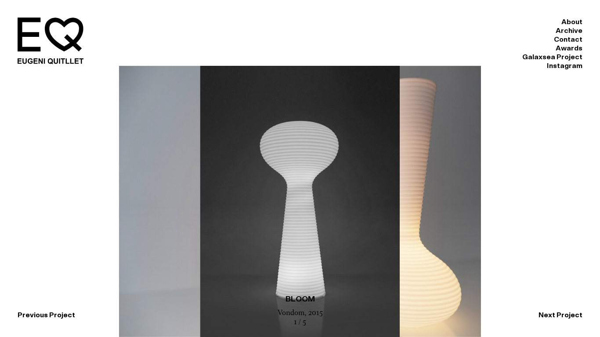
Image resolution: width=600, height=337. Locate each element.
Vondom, (293, 313)
